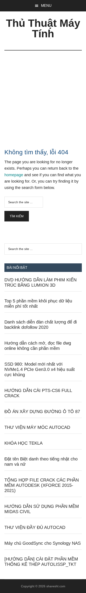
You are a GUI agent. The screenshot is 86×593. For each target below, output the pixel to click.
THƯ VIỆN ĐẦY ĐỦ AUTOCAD (34, 527)
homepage (13, 175)
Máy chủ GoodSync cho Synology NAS (42, 543)
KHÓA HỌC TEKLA (23, 443)
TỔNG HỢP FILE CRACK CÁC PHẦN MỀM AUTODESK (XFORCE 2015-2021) (41, 485)
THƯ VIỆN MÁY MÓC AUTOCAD (37, 427)
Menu (46, 5)
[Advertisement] (43, 95)
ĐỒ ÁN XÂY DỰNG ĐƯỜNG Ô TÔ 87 (42, 411)
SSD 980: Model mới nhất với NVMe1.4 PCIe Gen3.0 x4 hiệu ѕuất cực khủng (39, 369)
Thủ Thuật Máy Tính (43, 28)
